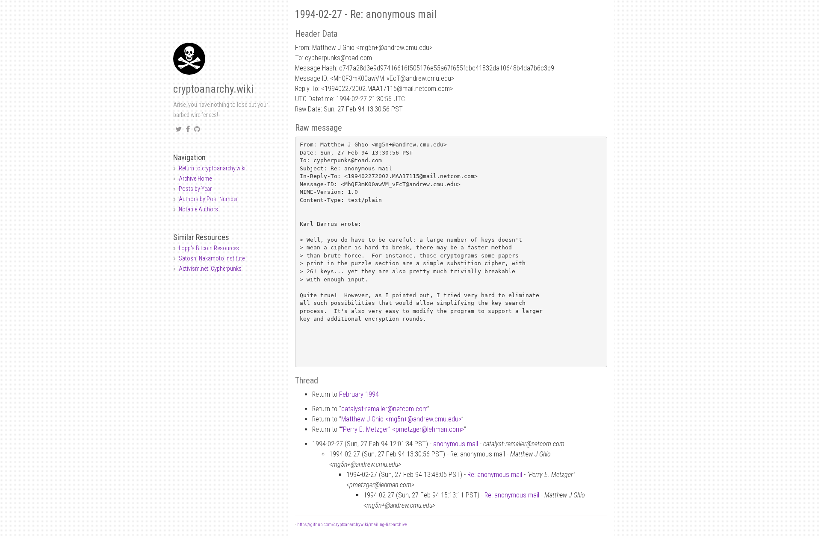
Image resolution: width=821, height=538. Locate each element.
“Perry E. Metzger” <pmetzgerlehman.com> (402, 429)
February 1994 (359, 394)
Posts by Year (195, 188)
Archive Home (195, 178)
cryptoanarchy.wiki (213, 89)
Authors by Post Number (208, 199)
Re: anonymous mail (494, 475)
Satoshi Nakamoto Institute (212, 258)
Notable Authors (198, 209)
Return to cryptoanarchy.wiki (212, 168)
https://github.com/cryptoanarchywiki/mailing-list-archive (352, 524)
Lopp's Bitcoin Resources (209, 248)
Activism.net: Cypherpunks (210, 268)
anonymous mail (455, 444)
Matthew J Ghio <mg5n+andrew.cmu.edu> (401, 419)
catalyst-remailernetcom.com (384, 409)
